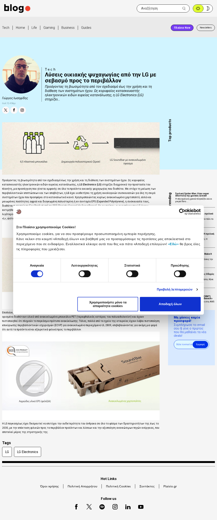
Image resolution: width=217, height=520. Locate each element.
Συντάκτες (147, 486)
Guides (86, 28)
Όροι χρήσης (49, 486)
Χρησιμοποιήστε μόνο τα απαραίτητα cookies (108, 304)
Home (20, 28)
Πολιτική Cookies (118, 486)
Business (68, 28)
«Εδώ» (173, 244)
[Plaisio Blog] (17, 8)
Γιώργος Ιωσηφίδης (15, 98)
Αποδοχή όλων (170, 304)
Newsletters (206, 27)
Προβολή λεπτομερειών (175, 289)
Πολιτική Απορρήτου (82, 486)
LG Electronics (27, 452)
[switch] (85, 273)
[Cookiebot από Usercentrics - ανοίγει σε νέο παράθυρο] (182, 212)
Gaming (49, 28)
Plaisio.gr (170, 486)
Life (34, 28)
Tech (5, 28)
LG (7, 452)
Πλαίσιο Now (182, 27)
